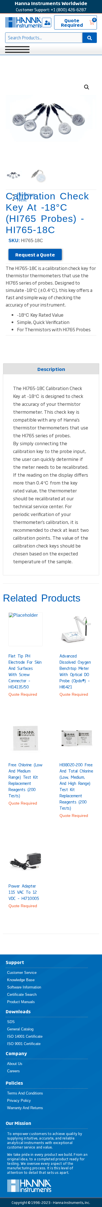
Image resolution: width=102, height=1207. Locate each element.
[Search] (89, 38)
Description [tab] (51, 369)
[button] (87, 87)
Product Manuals (21, 1002)
